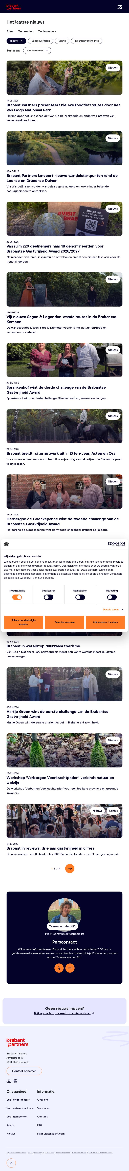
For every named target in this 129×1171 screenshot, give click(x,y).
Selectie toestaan (65, 622)
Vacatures (43, 1108)
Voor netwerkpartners (20, 1108)
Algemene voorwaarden (16, 1153)
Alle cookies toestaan (105, 622)
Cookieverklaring (79, 1153)
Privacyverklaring (35, 1153)
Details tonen (111, 609)
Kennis (10, 1125)
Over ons (42, 1099)
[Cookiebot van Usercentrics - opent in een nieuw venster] (110, 544)
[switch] (48, 597)
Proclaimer (49, 1153)
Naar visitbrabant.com (51, 1133)
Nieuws (11, 1133)
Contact (42, 1116)
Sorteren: (13, 50)
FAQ (39, 1125)
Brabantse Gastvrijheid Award (101, 1153)
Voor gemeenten (17, 1116)
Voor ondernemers (18, 1099)
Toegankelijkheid (63, 1153)
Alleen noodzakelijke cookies (24, 622)
